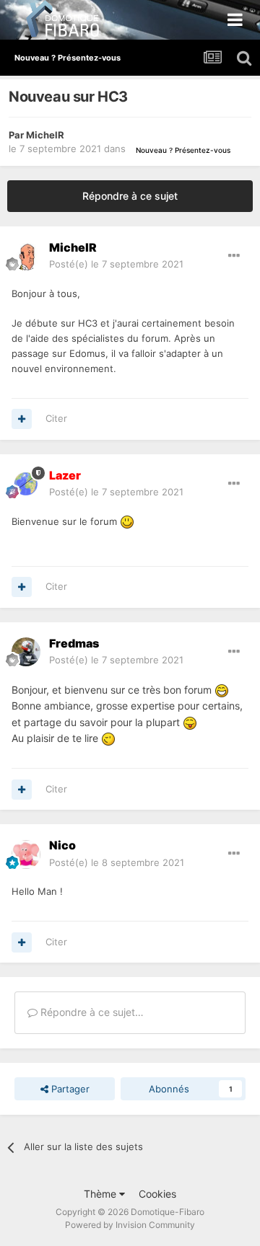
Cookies (157, 1194)
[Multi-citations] (22, 419)
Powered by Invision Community (130, 1224)
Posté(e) (116, 264)
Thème (101, 1194)
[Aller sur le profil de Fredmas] (26, 651)
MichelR (45, 135)
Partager (69, 1089)
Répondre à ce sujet (130, 196)
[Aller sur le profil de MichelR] (26, 256)
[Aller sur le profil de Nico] (26, 854)
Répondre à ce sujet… (91, 1012)
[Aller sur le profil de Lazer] (26, 483)
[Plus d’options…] (234, 256)
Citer (56, 418)
